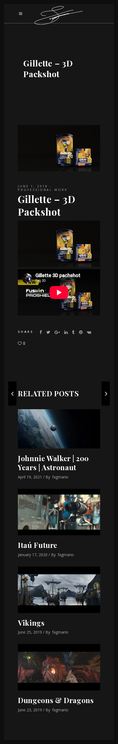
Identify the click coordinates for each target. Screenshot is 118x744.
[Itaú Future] (59, 512)
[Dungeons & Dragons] (59, 667)
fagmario (60, 477)
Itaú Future (37, 545)
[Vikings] (59, 590)
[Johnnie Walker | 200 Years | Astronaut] (59, 428)
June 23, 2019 (30, 709)
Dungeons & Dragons (56, 700)
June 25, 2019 (30, 632)
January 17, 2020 (32, 554)
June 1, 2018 (33, 186)
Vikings (31, 623)
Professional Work (43, 190)
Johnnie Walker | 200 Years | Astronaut (53, 462)
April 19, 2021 (30, 477)
